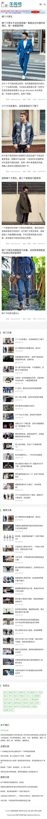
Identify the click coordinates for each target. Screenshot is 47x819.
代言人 (11, 699)
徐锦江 (37, 703)
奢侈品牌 (35, 699)
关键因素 (37, 696)
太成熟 (34, 706)
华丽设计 (22, 696)
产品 (27, 692)
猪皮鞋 (6, 710)
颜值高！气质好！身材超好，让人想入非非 (15, 767)
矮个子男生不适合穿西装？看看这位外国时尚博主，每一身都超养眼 (23, 24)
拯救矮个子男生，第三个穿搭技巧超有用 (21, 178)
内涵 (5, 699)
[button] (41, 5)
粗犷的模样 (8, 703)
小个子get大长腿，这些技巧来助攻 (28, 414)
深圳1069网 (19, 815)
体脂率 (21, 692)
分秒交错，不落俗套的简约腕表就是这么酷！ (16, 800)
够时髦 (25, 703)
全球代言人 (26, 699)
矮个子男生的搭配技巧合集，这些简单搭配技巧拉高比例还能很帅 (23, 251)
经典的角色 (17, 703)
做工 (11, 710)
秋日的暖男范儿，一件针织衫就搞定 (28, 455)
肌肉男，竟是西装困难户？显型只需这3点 (15, 791)
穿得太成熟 (26, 706)
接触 (10, 692)
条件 (10, 696)
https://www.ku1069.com (31, 815)
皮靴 (31, 703)
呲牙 (5, 692)
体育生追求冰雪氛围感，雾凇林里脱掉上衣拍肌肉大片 (19, 772)
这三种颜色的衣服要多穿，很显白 (27, 348)
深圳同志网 (4, 730)
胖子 (15, 692)
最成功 (33, 692)
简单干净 (17, 706)
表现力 (17, 699)
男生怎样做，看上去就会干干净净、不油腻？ (16, 756)
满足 (15, 696)
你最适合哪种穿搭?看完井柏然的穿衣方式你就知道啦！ (19, 787)
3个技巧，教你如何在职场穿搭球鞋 (28, 388)
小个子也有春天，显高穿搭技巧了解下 (20, 106)
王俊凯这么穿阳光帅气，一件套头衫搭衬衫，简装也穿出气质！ (22, 796)
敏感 (10, 706)
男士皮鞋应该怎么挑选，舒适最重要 (28, 630)
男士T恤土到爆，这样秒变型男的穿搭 (29, 397)
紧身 (5, 696)
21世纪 (39, 692)
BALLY (29, 696)
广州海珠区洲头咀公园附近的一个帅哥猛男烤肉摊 (17, 751)
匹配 (5, 706)
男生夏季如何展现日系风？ (25, 406)
